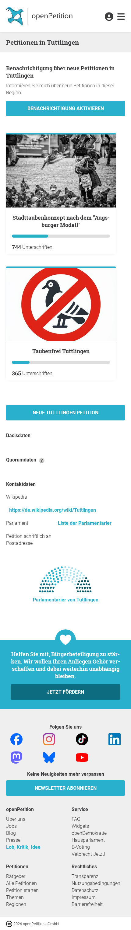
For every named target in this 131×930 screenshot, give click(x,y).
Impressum (84, 897)
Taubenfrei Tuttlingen (61, 351)
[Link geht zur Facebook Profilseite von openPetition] (16, 739)
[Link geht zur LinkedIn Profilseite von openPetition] (114, 739)
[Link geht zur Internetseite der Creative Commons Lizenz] (9, 923)
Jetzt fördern (65, 692)
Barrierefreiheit (87, 904)
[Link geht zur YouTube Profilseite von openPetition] (82, 757)
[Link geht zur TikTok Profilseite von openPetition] (82, 739)
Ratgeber (15, 876)
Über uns (15, 819)
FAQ (76, 819)
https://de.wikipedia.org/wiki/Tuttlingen (52, 510)
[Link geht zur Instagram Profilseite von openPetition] (49, 739)
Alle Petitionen (21, 883)
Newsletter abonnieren (66, 788)
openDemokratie (89, 833)
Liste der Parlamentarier (85, 523)
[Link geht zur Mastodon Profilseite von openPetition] (16, 757)
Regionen (16, 904)
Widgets (80, 826)
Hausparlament (88, 840)
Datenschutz (85, 890)
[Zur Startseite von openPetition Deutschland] (40, 16)
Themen (15, 897)
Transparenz (85, 876)
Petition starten (22, 890)
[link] (121, 17)
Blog (11, 833)
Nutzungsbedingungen (96, 883)
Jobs (11, 826)
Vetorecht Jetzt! (88, 854)
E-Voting (81, 847)
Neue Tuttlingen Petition (65, 413)
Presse (13, 840)
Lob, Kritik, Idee (23, 847)
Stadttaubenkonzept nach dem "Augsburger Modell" (61, 221)
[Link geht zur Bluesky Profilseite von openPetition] (49, 757)
